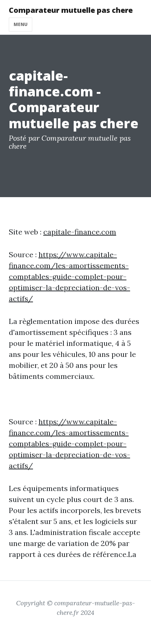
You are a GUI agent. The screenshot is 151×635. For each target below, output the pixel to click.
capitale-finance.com (79, 231)
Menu (20, 24)
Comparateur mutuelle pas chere (71, 10)
